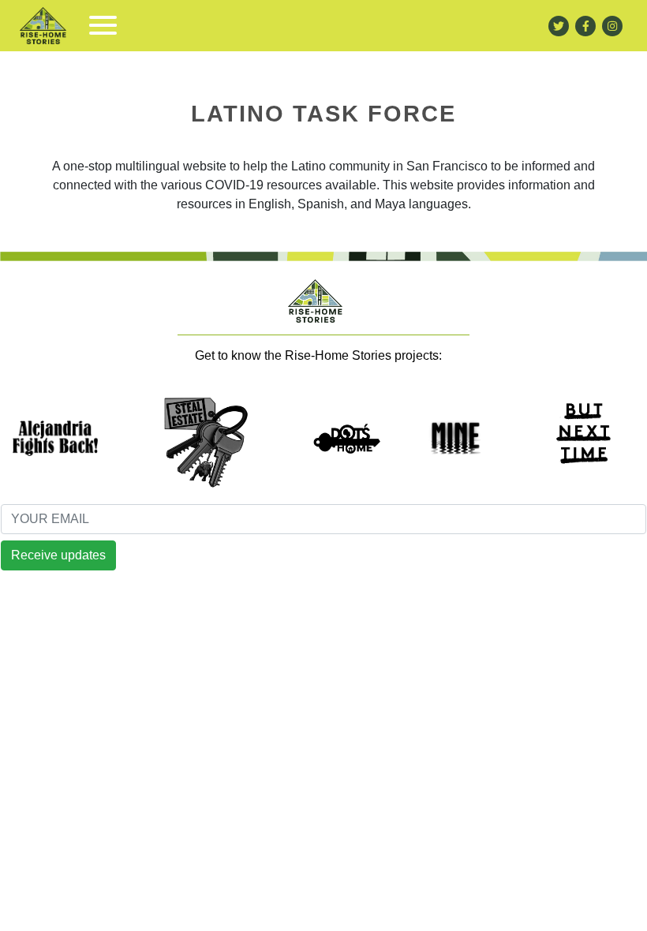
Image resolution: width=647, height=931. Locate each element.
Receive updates (58, 555)
